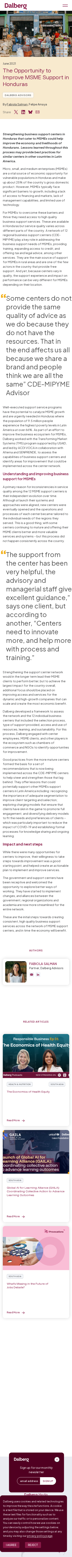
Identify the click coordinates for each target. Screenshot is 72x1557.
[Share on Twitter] (16, 112)
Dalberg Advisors (18, 95)
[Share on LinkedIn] (23, 112)
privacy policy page (39, 1535)
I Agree (11, 1545)
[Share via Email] (38, 112)
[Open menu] (64, 5)
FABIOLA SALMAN (43, 964)
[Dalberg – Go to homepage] (16, 6)
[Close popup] (57, 1459)
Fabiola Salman (17, 104)
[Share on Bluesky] (30, 112)
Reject (33, 1545)
